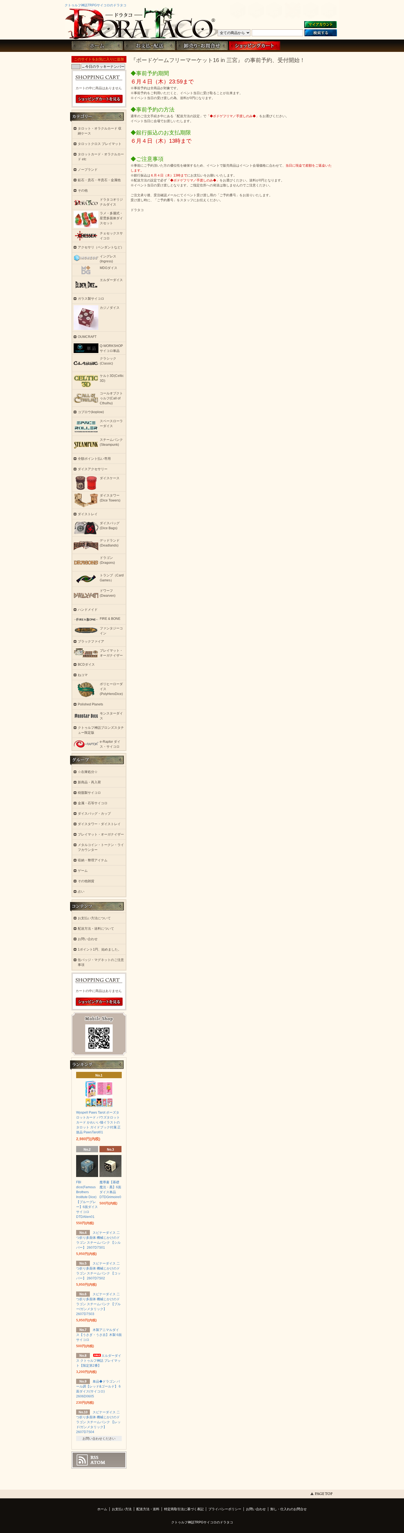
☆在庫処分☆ (88, 772)
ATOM (97, 1462)
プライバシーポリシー (224, 1509)
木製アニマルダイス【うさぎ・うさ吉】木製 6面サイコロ (99, 1335)
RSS (94, 1457)
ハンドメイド (88, 610)
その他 (83, 190)
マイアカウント (320, 25)
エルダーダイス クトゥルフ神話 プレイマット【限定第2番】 (98, 1360)
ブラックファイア (91, 641)
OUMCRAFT (87, 337)
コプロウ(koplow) (91, 412)
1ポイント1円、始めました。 (99, 949)
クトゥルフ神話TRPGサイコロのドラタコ (95, 5)
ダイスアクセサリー (92, 469)
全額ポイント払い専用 (94, 459)
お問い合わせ (202, 45)
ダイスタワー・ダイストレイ (99, 824)
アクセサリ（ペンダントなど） (101, 247)
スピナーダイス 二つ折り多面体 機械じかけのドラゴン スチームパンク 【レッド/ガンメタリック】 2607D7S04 (98, 1422)
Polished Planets (90, 704)
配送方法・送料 (147, 1509)
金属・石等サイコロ (92, 803)
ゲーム (83, 871)
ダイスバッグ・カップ (94, 813)
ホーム (97, 45)
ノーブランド (88, 170)
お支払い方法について (94, 918)
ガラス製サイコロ (91, 299)
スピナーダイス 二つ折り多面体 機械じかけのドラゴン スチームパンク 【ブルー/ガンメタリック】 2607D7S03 (98, 1304)
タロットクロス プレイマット (99, 144)
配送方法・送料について (96, 929)
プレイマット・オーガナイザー (101, 834)
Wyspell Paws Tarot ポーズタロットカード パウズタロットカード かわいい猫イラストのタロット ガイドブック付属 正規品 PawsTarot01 (98, 1122)
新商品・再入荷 (89, 782)
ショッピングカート (254, 45)
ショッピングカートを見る (99, 99)
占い (81, 891)
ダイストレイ (88, 514)
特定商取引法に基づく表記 (184, 1509)
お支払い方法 (122, 1509)
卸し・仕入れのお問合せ (288, 1509)
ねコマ (83, 675)
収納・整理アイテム (92, 860)
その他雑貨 (86, 881)
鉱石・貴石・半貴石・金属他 (99, 180)
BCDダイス (86, 664)
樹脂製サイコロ (89, 793)
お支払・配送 (149, 45)
